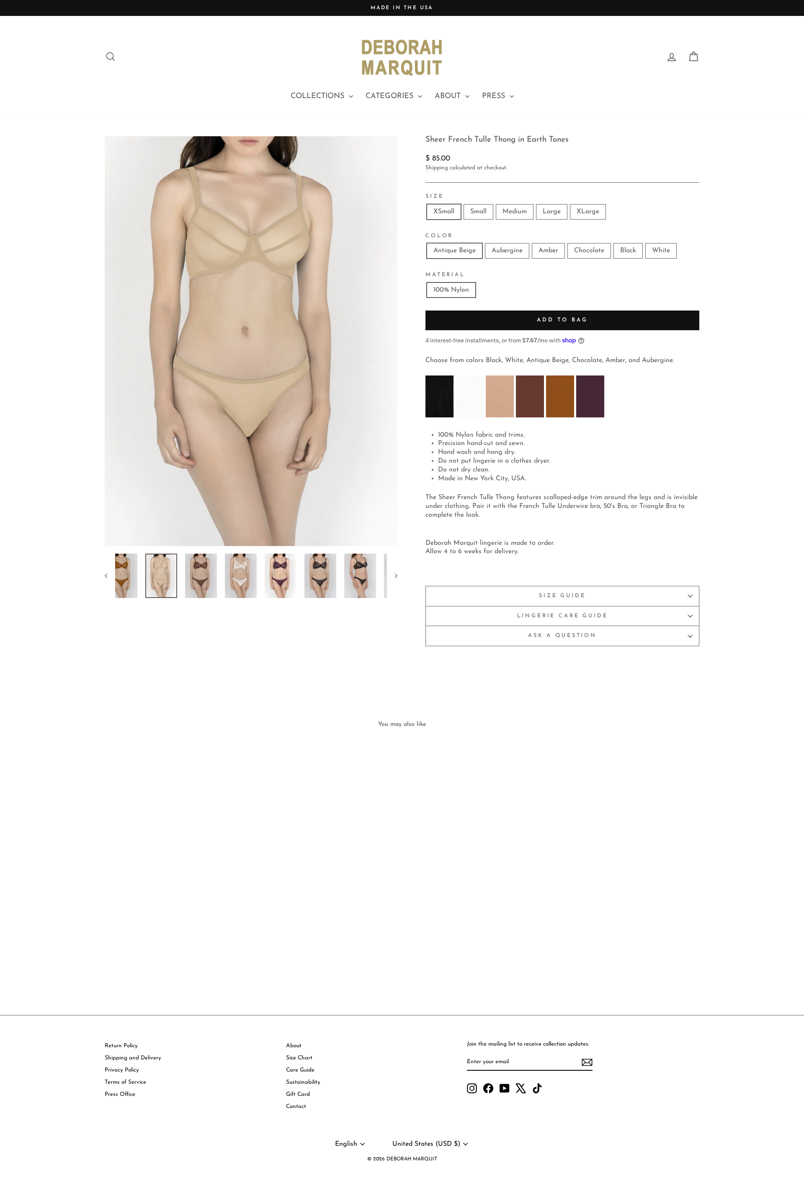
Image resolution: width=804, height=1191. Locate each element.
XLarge (588, 211)
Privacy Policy (122, 1070)
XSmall (443, 211)
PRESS (495, 96)
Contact (296, 1106)
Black (628, 250)
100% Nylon (451, 290)
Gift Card (298, 1094)
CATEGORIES (391, 96)
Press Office (120, 1094)
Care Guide (300, 1070)
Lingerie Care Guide (562, 616)
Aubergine (507, 250)
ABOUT (449, 96)
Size (434, 196)
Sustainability (303, 1082)
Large (552, 211)
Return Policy (121, 1046)
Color (439, 235)
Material (445, 274)
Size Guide (562, 595)
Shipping (436, 168)
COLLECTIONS (319, 96)
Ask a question (562, 635)
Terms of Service (125, 1082)
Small (478, 211)
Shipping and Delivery (133, 1058)
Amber (548, 250)
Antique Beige (454, 250)
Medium (514, 211)
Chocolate (589, 250)
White (661, 250)
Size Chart (299, 1058)
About (294, 1046)
